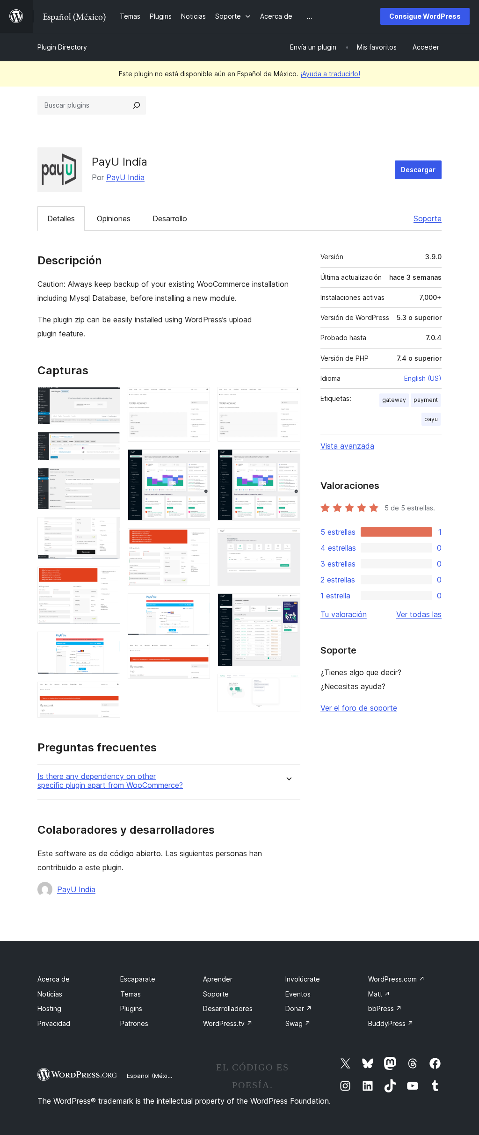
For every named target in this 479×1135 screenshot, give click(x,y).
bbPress (385, 1008)
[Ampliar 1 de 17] (107, 399)
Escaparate (137, 979)
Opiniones (114, 218)
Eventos (298, 994)
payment (426, 399)
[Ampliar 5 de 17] (107, 579)
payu (431, 418)
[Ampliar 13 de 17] (287, 399)
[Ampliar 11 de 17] (197, 606)
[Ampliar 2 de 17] (107, 444)
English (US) (423, 378)
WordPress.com (396, 979)
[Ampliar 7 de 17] (107, 694)
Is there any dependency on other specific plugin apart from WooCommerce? (110, 781)
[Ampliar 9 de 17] (197, 461)
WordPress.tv (228, 1023)
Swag (298, 1023)
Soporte (428, 218)
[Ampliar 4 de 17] (107, 529)
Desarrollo (169, 218)
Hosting (49, 1008)
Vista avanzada (347, 446)
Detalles (61, 218)
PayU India (125, 177)
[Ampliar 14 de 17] (287, 461)
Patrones (134, 1023)
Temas (130, 994)
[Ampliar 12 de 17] (197, 655)
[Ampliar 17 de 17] (287, 686)
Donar (298, 1008)
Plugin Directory (62, 47)
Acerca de (53, 979)
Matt (379, 994)
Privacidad (53, 1023)
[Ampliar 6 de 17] (107, 644)
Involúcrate (302, 979)
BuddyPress (391, 1023)
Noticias (49, 994)
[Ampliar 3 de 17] (107, 480)
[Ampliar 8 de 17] (197, 399)
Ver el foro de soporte (358, 708)
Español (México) (151, 1075)
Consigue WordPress (425, 16)
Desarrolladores (228, 1008)
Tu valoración (343, 614)
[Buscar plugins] (136, 105)
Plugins (131, 1008)
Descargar (418, 170)
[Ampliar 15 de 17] (287, 541)
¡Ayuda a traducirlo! (330, 74)
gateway (394, 399)
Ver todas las (419, 614)
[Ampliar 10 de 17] (197, 541)
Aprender (217, 979)
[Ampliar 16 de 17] (287, 606)
